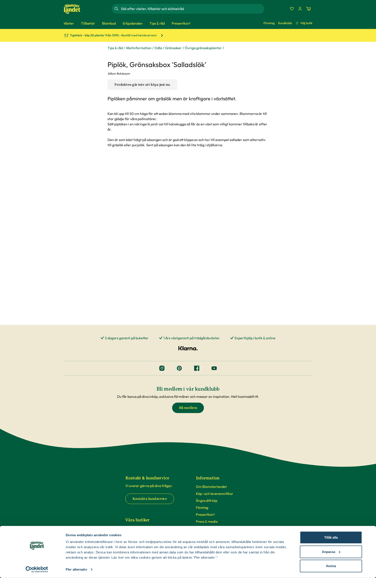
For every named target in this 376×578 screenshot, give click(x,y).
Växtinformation (138, 48)
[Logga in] (300, 8)
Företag (269, 23)
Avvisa (331, 566)
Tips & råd (115, 48)
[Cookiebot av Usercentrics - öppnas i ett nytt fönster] (37, 569)
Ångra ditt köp (206, 500)
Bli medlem (188, 408)
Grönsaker (173, 48)
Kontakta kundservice (150, 499)
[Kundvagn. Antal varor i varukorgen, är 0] (308, 8)
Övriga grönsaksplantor (203, 48)
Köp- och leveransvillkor (214, 493)
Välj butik (306, 23)
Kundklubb (285, 23)
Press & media (207, 521)
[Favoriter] (292, 8)
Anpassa (328, 551)
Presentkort (205, 514)
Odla (158, 48)
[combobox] (192, 8)
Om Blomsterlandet (211, 486)
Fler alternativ (76, 569)
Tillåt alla (331, 537)
